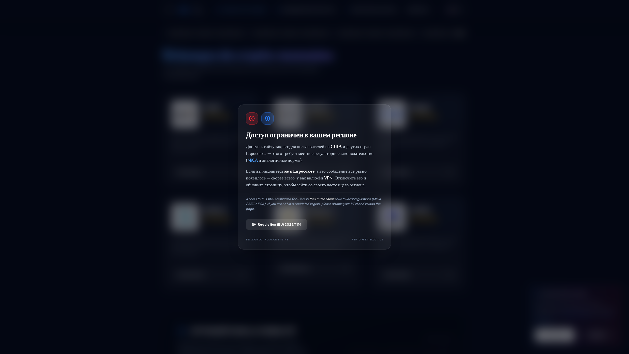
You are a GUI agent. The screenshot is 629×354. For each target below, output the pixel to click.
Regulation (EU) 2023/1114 (279, 224)
